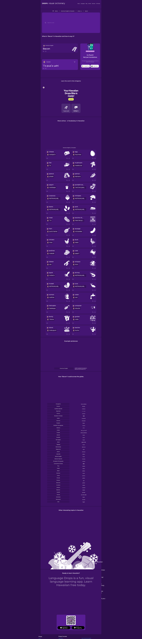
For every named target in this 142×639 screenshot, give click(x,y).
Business (93, 3)
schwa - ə (80, 11)
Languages (83, 3)
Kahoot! (89, 3)
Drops (78, 3)
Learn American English (86, 638)
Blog (86, 3)
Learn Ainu (61, 638)
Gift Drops (98, 3)
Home (56, 11)
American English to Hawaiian (67, 11)
